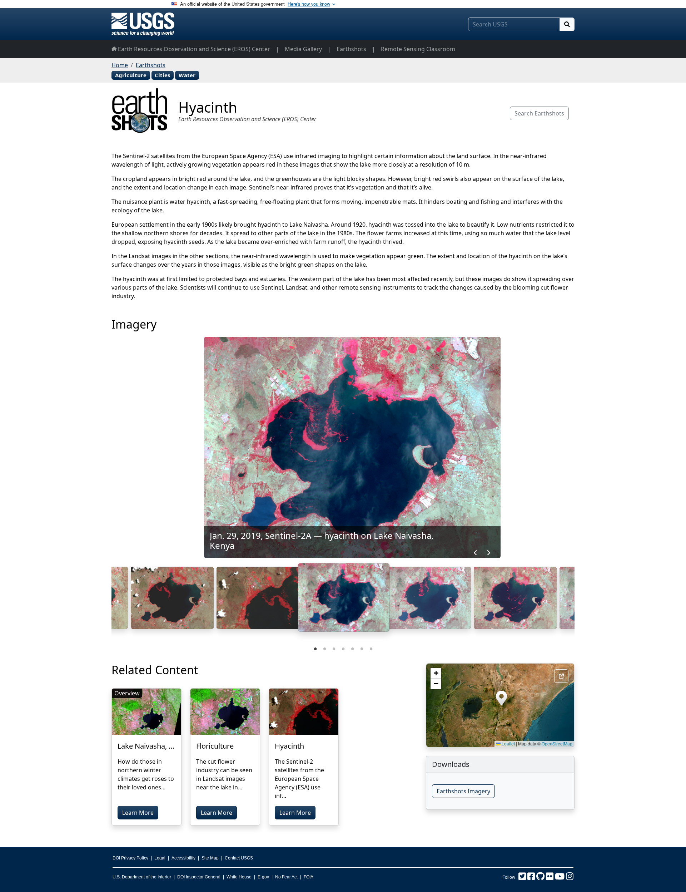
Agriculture (130, 75)
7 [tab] (370, 648)
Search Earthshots (539, 113)
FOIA (308, 876)
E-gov (263, 876)
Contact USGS (239, 858)
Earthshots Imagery (463, 791)
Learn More (138, 813)
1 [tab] (315, 648)
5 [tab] (352, 648)
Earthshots (351, 49)
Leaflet (508, 743)
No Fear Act (286, 876)
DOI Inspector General (198, 876)
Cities (162, 75)
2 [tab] (324, 648)
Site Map (210, 858)
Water (187, 75)
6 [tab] (361, 648)
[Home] (142, 24)
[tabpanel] (344, 600)
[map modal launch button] (561, 676)
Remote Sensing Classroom (418, 49)
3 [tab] (333, 648)
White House (239, 876)
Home (119, 65)
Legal (159, 858)
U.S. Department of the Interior (142, 876)
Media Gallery (303, 49)
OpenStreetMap (557, 743)
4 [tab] (343, 648)
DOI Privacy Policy (130, 858)
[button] (501, 698)
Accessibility (183, 858)
